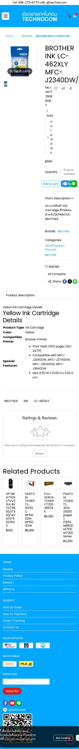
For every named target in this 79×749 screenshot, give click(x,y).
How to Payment (15, 614)
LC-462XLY (41, 401)
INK (26, 401)
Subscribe (12, 691)
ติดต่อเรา (8, 582)
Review (40, 453)
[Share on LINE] (75, 281)
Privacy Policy (13, 576)
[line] (19, 703)
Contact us (11, 627)
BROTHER (27, 36)
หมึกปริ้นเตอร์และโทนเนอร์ (55, 247)
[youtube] (12, 703)
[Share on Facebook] (64, 281)
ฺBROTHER (63, 231)
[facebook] (6, 703)
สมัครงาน (8, 589)
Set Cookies (63, 737)
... (17, 36)
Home (9, 36)
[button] (69, 16)
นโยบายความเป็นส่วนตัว (17, 738)
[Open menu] (5, 16)
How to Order (12, 607)
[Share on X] (70, 281)
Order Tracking (14, 621)
